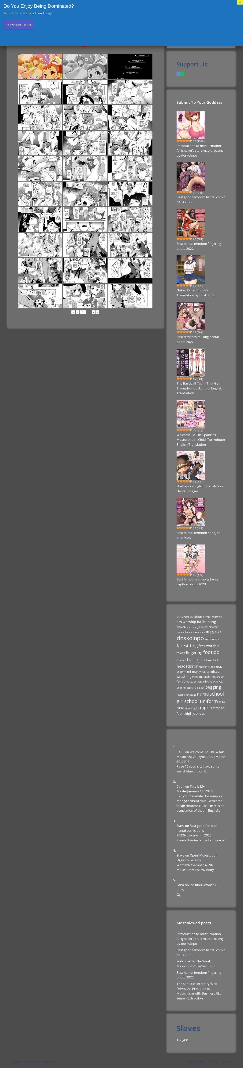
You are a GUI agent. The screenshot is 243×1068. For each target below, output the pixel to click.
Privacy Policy (196, 1062)
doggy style (213, 631)
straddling (190, 708)
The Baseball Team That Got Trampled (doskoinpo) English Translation (199, 388)
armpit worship (212, 617)
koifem (211, 666)
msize (195, 677)
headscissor (187, 666)
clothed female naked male (191, 631)
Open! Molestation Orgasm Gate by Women (197, 860)
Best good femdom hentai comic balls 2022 (201, 199)
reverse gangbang (186, 694)
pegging (213, 687)
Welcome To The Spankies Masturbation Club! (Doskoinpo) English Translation (201, 440)
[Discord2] (178, 74)
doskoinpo (190, 638)
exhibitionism (212, 639)
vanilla (201, 713)
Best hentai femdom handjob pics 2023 (198, 535)
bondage (193, 626)
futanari (181, 660)
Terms (213, 1062)
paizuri (200, 687)
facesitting (187, 645)
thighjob (190, 713)
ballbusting (206, 621)
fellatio (181, 653)
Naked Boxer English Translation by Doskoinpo (196, 292)
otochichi (191, 687)
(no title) (195, 885)
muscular (205, 677)
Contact (227, 1062)
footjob (211, 652)
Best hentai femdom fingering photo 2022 (199, 246)
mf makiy (194, 671)
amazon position (189, 616)
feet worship (209, 646)
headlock (212, 660)
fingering (194, 652)
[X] (182, 74)
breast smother (210, 627)
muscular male (194, 681)
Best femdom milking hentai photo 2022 (198, 339)
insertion (202, 666)
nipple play (211, 681)
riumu (203, 694)
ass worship (186, 621)
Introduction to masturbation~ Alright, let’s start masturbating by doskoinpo (200, 151)
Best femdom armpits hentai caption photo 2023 (198, 581)
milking (205, 671)
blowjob (181, 627)
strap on (204, 707)
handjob (196, 659)
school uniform (201, 701)
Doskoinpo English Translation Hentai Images (200, 488)
